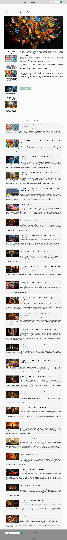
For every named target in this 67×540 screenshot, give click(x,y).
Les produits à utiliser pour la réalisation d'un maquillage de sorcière (40, 266)
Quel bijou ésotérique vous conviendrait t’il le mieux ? (36, 345)
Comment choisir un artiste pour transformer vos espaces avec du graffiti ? (11, 79)
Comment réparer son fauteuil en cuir (31, 485)
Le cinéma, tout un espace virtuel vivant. (32, 469)
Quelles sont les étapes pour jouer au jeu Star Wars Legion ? (38, 235)
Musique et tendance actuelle (29, 454)
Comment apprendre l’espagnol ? (30, 220)
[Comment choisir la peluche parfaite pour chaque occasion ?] (11, 58)
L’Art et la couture (25, 516)
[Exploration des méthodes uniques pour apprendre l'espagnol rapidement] (11, 104)
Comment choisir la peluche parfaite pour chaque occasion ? (11, 64)
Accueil (5, 6)
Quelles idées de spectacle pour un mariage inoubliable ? (37, 407)
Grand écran (25, 2)
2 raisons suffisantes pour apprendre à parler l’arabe (35, 376)
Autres (41, 2)
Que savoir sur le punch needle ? (30, 204)
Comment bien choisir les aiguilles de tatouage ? (34, 251)
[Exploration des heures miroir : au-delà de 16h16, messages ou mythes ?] (11, 89)
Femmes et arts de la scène (28, 423)
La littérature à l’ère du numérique (30, 438)
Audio (16, 2)
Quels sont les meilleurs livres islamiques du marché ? (36, 314)
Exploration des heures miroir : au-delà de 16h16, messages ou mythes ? (11, 95)
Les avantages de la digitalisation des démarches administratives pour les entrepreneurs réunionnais (39, 189)
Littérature (33, 2)
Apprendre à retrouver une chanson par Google (34, 500)
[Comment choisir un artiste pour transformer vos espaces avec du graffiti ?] (11, 73)
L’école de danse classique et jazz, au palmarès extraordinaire (38, 392)
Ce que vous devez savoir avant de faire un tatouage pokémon (39, 329)
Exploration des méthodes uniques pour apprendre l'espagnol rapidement (11, 110)
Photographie (8, 2)
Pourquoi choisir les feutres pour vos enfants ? (34, 282)
